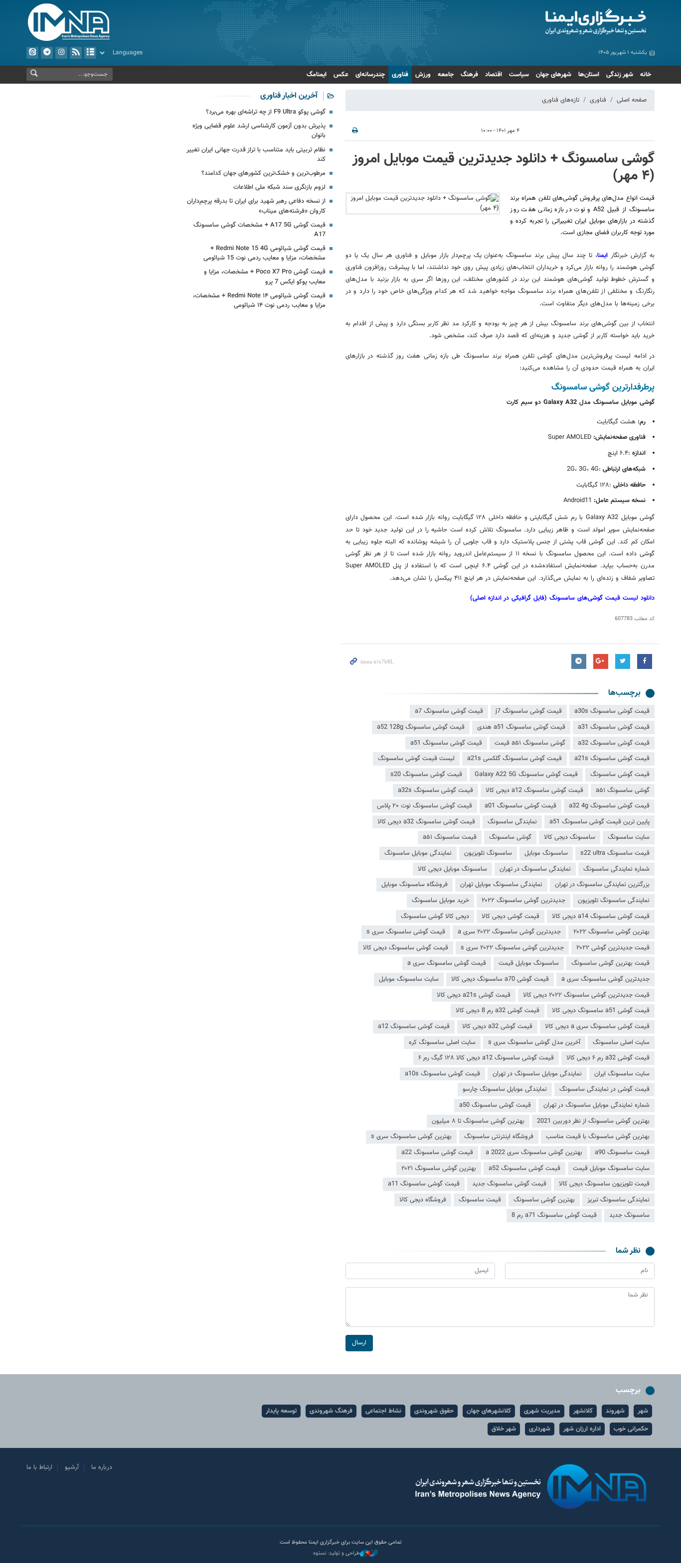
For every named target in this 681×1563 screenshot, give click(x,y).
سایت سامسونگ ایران (622, 1074)
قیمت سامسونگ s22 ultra (615, 853)
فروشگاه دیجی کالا (422, 1200)
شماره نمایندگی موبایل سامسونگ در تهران (596, 1105)
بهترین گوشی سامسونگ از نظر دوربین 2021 (593, 1121)
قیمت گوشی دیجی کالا (510, 916)
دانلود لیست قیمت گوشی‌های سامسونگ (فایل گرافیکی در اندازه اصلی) (562, 598)
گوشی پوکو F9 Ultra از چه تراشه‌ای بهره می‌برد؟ (266, 112)
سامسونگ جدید (629, 1215)
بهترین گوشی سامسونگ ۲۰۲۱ (438, 1168)
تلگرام (47, 53)
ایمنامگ (317, 75)
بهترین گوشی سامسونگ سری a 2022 (534, 1153)
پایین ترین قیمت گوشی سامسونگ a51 (599, 822)
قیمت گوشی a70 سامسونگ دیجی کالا (500, 979)
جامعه (446, 75)
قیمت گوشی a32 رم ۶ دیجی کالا (608, 1058)
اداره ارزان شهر (582, 1429)
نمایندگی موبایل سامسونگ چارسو (505, 1089)
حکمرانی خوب (631, 1429)
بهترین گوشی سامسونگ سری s (411, 1137)
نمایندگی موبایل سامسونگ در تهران (537, 1074)
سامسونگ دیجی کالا (569, 837)
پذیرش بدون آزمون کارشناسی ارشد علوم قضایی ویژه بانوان (259, 130)
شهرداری (539, 1429)
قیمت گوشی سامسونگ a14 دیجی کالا (601, 916)
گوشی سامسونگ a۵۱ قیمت (530, 743)
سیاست (519, 75)
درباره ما (101, 1467)
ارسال (359, 1343)
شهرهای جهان (553, 75)
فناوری (400, 75)
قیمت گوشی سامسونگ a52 (524, 1168)
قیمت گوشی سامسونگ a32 (614, 743)
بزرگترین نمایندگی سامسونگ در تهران (602, 885)
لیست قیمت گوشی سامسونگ (416, 759)
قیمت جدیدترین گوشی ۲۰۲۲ (613, 948)
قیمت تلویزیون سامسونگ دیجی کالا (604, 1184)
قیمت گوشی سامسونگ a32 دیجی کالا (426, 822)
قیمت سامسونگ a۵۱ (450, 837)
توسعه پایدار (281, 1411)
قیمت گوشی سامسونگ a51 (446, 743)
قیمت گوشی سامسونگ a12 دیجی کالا (534, 790)
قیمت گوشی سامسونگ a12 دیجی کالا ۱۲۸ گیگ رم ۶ (486, 1058)
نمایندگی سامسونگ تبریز (618, 1200)
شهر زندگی (619, 75)
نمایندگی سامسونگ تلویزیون (614, 901)
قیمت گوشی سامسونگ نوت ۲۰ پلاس (424, 806)
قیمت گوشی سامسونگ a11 (424, 1184)
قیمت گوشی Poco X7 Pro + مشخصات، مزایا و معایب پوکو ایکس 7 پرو (265, 276)
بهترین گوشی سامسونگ (544, 1200)
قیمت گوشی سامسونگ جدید (509, 1184)
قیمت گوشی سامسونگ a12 (414, 1027)
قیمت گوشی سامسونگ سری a (446, 963)
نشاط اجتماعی (383, 1411)
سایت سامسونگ (629, 837)
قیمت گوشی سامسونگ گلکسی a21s (514, 759)
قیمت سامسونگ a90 (622, 1153)
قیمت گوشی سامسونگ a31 (614, 727)
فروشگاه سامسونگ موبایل (414, 885)
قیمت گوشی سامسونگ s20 (426, 775)
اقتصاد (493, 75)
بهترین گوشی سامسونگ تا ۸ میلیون (478, 1121)
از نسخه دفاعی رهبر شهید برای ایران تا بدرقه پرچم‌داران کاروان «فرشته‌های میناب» (256, 206)
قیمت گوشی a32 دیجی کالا (497, 1027)
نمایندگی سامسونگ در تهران (535, 869)
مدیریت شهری (542, 1411)
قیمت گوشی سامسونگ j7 (529, 711)
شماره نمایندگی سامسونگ (616, 869)
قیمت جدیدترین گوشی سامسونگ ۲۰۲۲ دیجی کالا (586, 995)
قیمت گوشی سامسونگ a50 (495, 1105)
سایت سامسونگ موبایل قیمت (611, 1168)
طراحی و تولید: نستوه (336, 1554)
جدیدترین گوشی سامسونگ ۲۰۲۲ (523, 901)
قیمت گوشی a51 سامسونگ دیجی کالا (601, 1011)
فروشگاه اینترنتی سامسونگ (498, 1137)
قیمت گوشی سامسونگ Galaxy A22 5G (526, 775)
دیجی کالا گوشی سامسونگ (435, 916)
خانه (645, 75)
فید (76, 53)
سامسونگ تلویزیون (488, 853)
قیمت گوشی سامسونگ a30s (612, 711)
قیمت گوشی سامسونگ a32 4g (609, 806)
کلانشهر (583, 1411)
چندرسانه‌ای (370, 75)
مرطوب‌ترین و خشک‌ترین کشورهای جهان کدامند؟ (263, 173)
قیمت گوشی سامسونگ (620, 775)
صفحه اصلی (632, 100)
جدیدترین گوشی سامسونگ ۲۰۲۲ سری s (512, 948)
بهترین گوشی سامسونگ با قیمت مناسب (598, 1137)
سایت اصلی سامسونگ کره (442, 1042)
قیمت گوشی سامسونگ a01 (520, 806)
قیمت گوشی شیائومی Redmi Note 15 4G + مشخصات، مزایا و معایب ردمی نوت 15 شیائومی (264, 253)
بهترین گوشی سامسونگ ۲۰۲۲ (611, 932)
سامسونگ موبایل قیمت (529, 963)
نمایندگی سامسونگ (512, 822)
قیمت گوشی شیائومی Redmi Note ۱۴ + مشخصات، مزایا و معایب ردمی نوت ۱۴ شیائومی (259, 300)
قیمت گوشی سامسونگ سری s (405, 932)
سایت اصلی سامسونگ (621, 1042)
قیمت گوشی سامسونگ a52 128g (421, 727)
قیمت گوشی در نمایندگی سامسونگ (604, 1089)
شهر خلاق (504, 1429)
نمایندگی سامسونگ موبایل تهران (501, 885)
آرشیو (90, 53)
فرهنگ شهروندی (331, 1411)
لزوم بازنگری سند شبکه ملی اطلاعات (279, 187)
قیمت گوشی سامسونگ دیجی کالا (405, 948)
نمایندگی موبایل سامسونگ (418, 853)
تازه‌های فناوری (560, 100)
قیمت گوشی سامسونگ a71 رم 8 (554, 1215)
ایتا (32, 53)
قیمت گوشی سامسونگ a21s (612, 759)
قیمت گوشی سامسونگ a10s (442, 1074)
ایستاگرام (61, 53)
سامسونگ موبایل (546, 853)
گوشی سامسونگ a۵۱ (623, 790)
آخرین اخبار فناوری (289, 96)
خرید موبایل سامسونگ (440, 901)
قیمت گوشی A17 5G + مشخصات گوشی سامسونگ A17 (259, 230)
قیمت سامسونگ (480, 1200)
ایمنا (553, 22)
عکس (341, 75)
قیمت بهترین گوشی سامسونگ (610, 963)
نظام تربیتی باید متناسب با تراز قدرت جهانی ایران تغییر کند (256, 154)
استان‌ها (588, 75)
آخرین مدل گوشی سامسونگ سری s (534, 1042)
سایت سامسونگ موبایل (409, 979)
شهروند (615, 1411)
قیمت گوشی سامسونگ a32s (435, 790)
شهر (643, 1411)
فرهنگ (469, 75)
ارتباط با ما (39, 1467)
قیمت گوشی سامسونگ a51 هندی (521, 727)
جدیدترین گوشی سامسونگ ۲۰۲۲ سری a (509, 932)
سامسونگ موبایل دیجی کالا (452, 869)
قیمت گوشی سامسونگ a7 (449, 711)
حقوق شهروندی (434, 1411)
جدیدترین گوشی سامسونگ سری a (605, 979)
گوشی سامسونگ (510, 837)
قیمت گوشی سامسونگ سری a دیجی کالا (597, 1027)
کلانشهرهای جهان (489, 1411)
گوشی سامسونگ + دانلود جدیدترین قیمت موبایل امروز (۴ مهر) (503, 167)
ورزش (423, 75)
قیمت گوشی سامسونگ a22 (437, 1153)
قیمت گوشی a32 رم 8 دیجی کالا (497, 1011)
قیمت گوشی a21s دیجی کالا (474, 995)
